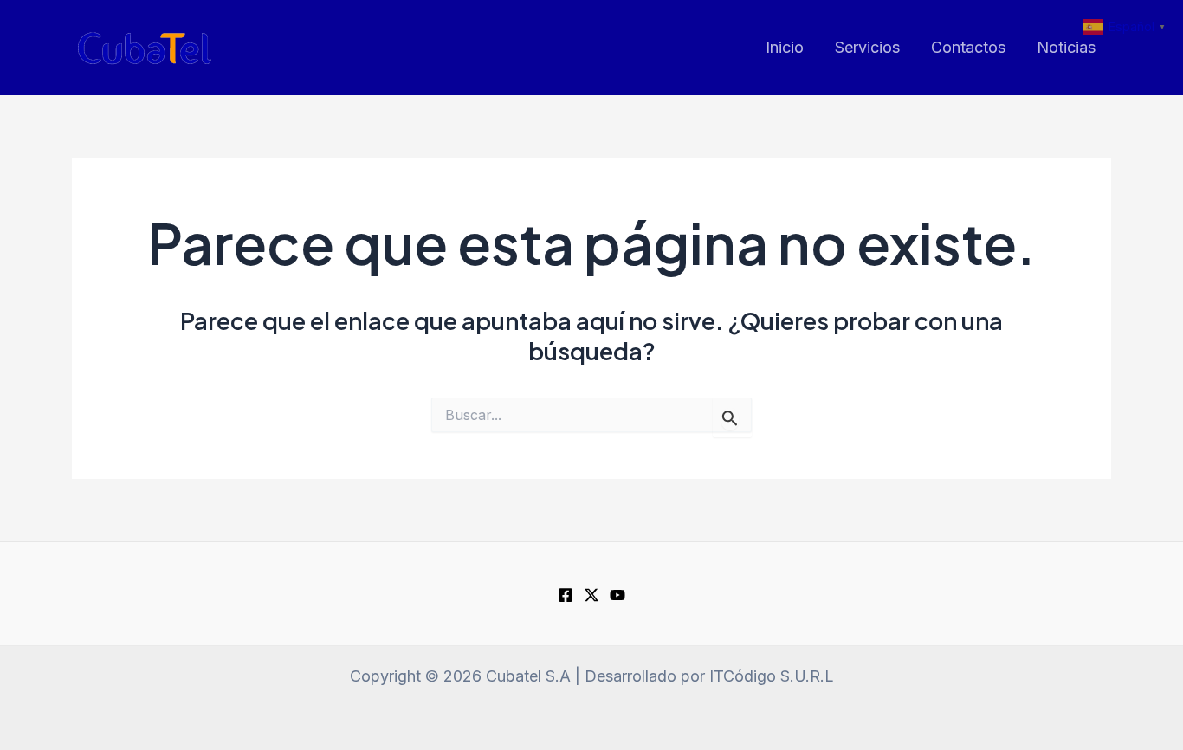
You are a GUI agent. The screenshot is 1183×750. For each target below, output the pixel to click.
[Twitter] (591, 595)
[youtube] (617, 595)
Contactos (968, 47)
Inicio (785, 47)
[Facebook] (565, 595)
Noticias (1066, 47)
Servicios (867, 47)
